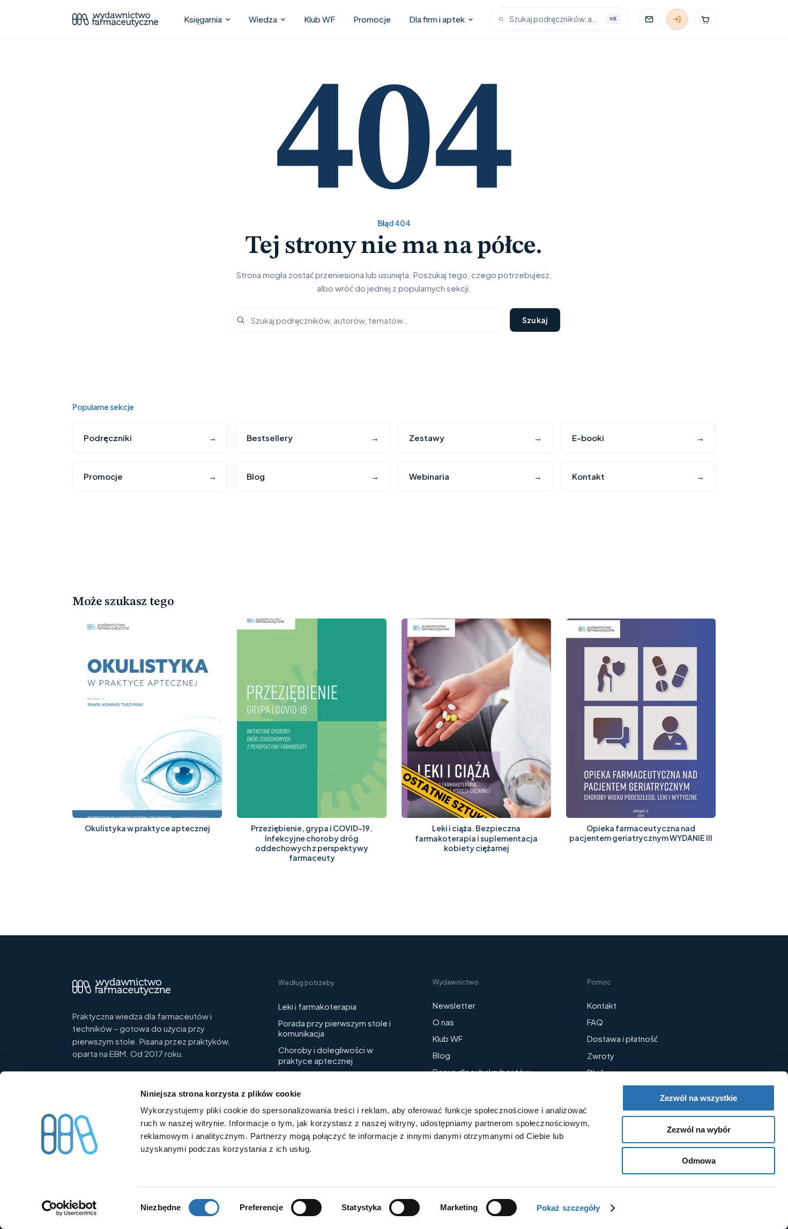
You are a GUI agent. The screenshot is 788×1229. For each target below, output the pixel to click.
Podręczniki (150, 438)
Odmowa (699, 1160)
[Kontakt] (649, 19)
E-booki (638, 438)
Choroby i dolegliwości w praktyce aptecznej (325, 1055)
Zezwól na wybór (699, 1129)
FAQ (595, 1022)
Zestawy (475, 438)
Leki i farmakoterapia (317, 1006)
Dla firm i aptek (437, 19)
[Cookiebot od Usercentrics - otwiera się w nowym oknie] (69, 1208)
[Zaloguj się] (677, 19)
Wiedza (263, 19)
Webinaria (475, 476)
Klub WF (319, 19)
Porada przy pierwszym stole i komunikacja (334, 1028)
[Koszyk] (705, 19)
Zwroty (600, 1056)
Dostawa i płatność (622, 1038)
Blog (313, 476)
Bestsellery (313, 438)
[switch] (306, 1207)
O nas (443, 1022)
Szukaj (535, 320)
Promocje (372, 19)
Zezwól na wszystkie (698, 1098)
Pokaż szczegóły (568, 1207)
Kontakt (638, 476)
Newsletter (454, 1005)
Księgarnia (203, 19)
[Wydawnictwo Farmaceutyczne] (115, 19)
